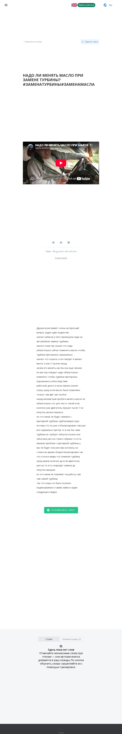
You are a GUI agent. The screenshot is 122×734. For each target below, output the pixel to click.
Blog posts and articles (65, 251)
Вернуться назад (33, 42)
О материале (61, 258)
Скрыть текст (91, 41)
